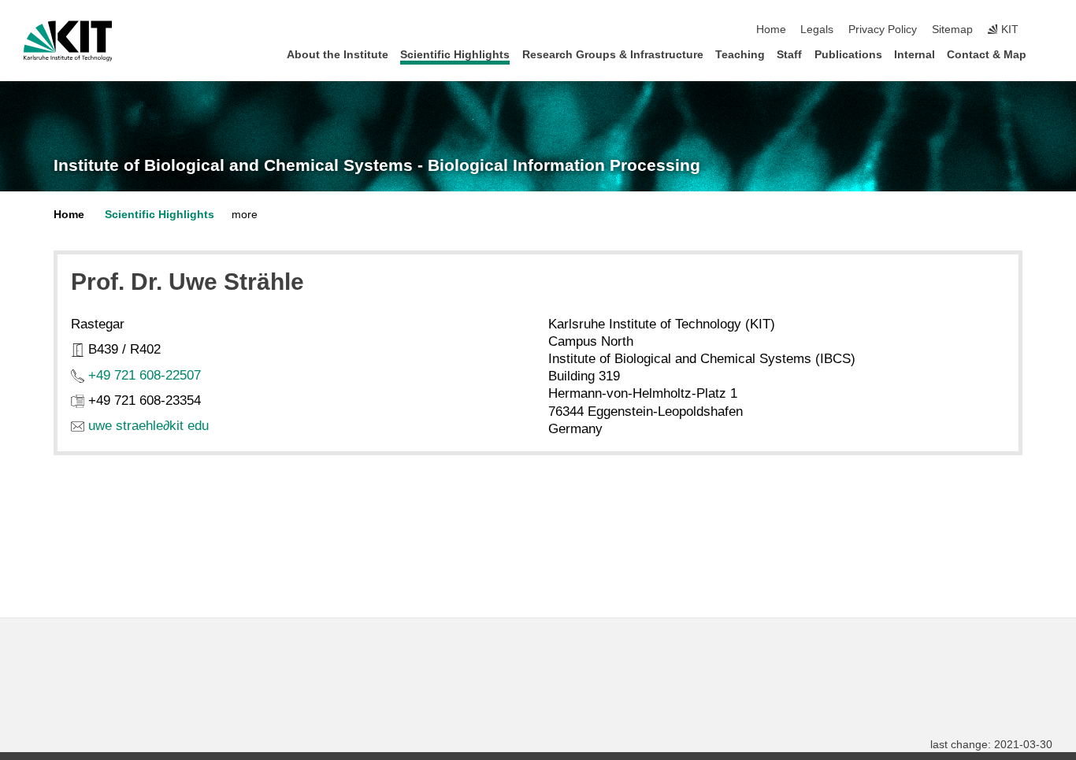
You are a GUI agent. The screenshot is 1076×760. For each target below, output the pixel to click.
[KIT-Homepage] (68, 40)
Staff (789, 55)
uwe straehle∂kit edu (148, 425)
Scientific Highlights (455, 55)
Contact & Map (986, 55)
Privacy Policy (882, 29)
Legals (816, 29)
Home (771, 29)
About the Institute (337, 55)
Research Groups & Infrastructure (612, 55)
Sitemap (952, 29)
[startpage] (1047, 54)
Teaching (740, 55)
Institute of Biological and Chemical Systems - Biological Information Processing (377, 165)
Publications (848, 55)
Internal (914, 55)
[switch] (1047, 30)
